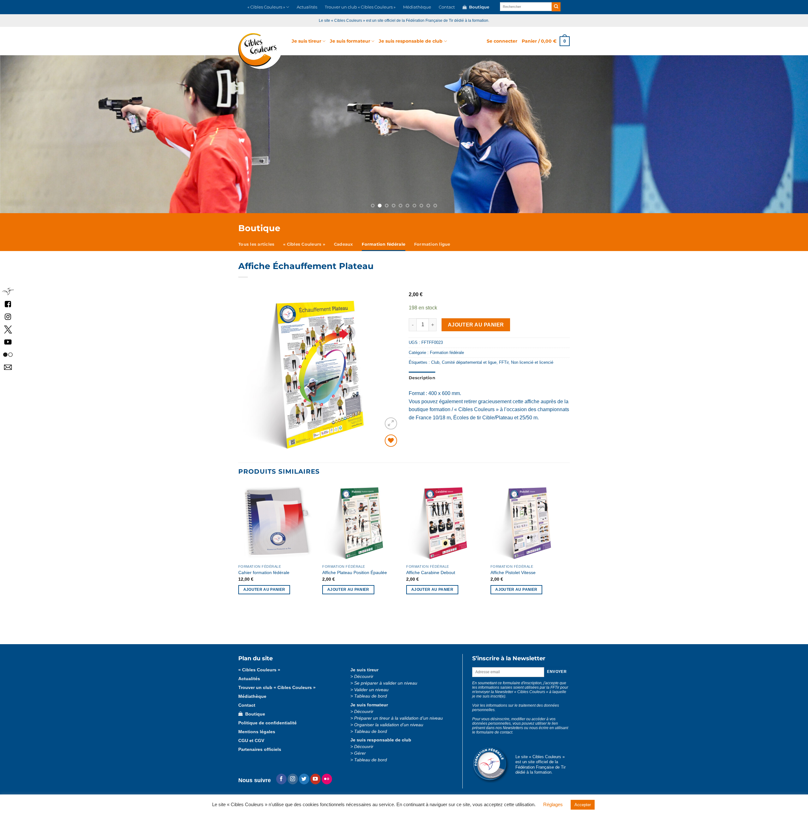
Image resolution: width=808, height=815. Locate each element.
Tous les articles (256, 244)
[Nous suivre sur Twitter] (304, 779)
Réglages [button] (553, 804)
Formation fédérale (383, 244)
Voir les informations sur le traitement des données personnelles (515, 707)
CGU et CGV (251, 740)
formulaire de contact (494, 732)
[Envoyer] (556, 6)
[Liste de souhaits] (391, 440)
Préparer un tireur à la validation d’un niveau (398, 718)
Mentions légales (256, 731)
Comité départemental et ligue (469, 362)
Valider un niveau (371, 689)
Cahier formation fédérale (263, 572)
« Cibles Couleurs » (266, 7)
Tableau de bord (370, 696)
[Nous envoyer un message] (8, 367)
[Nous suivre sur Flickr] (8, 354)
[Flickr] (327, 779)
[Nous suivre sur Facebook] (8, 304)
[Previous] (64, 134)
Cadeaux (343, 244)
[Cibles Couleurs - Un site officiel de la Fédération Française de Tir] (260, 51)
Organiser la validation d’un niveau (388, 724)
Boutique (477, 7)
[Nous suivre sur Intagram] (8, 316)
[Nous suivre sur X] (8, 329)
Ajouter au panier (476, 324)
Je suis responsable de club (411, 41)
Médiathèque (417, 7)
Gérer (360, 753)
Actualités (307, 7)
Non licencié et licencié (532, 362)
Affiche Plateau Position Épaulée (354, 572)
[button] (502, 41)
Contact (447, 7)
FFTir (503, 362)
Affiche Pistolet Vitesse (513, 572)
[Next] (743, 134)
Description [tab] (422, 377)
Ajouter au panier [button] (264, 589)
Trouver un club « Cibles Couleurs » (360, 7)
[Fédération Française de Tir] (8, 291)
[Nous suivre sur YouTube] (8, 342)
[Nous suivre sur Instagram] (293, 779)
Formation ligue (432, 244)
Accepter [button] (582, 804)
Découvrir (363, 676)
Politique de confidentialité (267, 723)
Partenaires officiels (259, 749)
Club (435, 362)
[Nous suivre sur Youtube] (315, 779)
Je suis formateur (350, 41)
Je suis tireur (306, 41)
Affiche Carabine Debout (430, 572)
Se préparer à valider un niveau (385, 683)
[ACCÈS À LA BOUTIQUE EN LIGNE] (404, 134)
